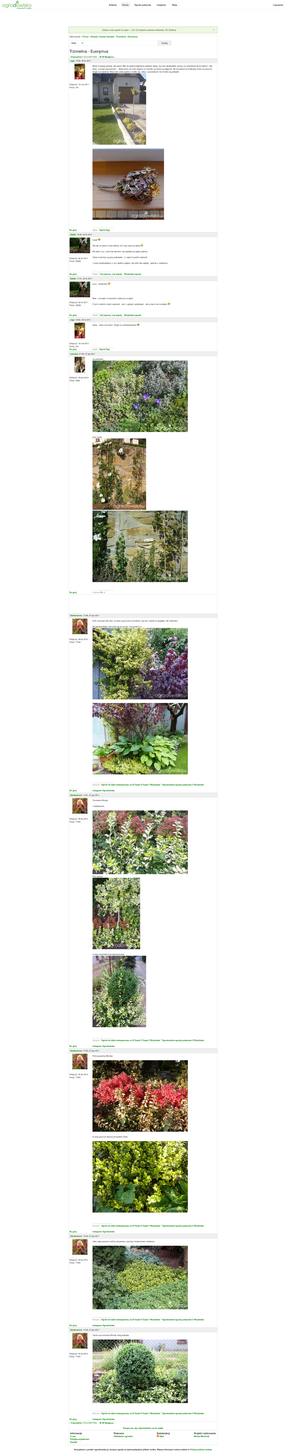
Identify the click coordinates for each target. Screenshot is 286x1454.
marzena (74, 353)
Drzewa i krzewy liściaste (102, 36)
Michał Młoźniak (201, 1436)
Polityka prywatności (79, 1439)
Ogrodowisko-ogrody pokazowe (177, 784)
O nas (73, 1436)
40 (103, 56)
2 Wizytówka (198, 784)
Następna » (110, 56)
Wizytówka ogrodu (132, 274)
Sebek (73, 234)
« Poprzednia (75, 56)
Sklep (174, 4)
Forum (125, 4)
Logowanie (278, 4)
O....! (103, 592)
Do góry (73, 230)
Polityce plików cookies (201, 1449)
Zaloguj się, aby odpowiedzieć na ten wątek (143, 1428)
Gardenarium (76, 615)
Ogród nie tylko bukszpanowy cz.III (117, 784)
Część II (138, 784)
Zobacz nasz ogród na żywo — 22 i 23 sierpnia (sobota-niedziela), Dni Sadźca (139, 29)
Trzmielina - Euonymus (127, 36)
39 (100, 56)
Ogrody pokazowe (142, 4)
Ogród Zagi (104, 230)
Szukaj (164, 43)
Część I (146, 784)
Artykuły (113, 4)
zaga (72, 60)
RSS (161, 1436)
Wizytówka (155, 784)
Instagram (161, 4)
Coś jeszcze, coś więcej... (111, 274)
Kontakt (73, 1442)
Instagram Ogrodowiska (104, 790)
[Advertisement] (143, 18)
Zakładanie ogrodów (123, 1436)
